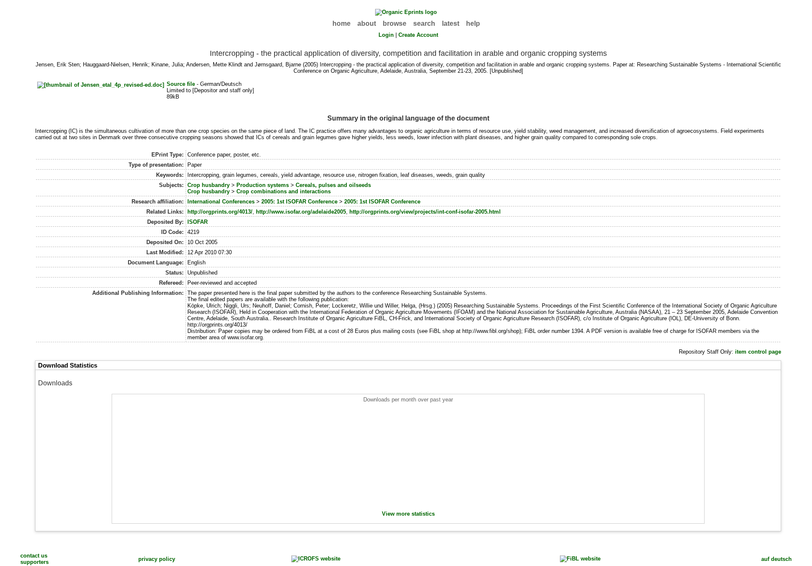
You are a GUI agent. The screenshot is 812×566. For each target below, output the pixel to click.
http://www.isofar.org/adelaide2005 (301, 212)
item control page (758, 352)
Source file (181, 84)
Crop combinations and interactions (283, 191)
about (366, 23)
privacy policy (156, 559)
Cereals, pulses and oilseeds (333, 185)
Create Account (418, 35)
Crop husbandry (208, 185)
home (341, 23)
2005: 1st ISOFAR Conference (299, 201)
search (424, 23)
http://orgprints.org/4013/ (219, 212)
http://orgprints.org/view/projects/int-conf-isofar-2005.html (425, 212)
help (473, 23)
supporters (34, 562)
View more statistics (408, 514)
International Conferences (221, 201)
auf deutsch (776, 559)
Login (386, 35)
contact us (33, 555)
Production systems (262, 185)
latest (450, 23)
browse (394, 23)
